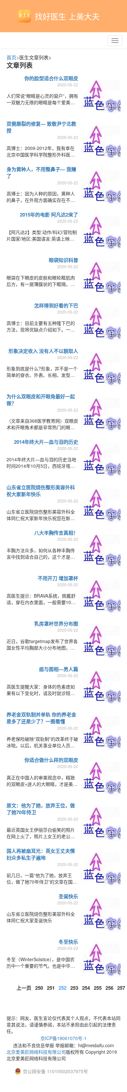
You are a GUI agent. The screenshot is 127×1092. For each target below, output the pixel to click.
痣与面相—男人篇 (58, 669)
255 (98, 987)
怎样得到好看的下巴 (56, 305)
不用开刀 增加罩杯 (58, 578)
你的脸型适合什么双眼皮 (51, 78)
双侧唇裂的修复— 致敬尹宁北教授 (41, 127)
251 (51, 987)
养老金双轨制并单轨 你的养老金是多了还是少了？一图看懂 (41, 718)
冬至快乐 (68, 941)
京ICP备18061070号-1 (63, 1038)
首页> (13, 57)
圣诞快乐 (68, 896)
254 (86, 987)
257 (121, 987)
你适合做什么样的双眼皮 (51, 759)
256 (109, 987)
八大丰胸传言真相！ (56, 532)
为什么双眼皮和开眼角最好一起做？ (41, 400)
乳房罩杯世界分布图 (56, 623)
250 (39, 987)
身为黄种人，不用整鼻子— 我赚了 (41, 173)
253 (74, 987)
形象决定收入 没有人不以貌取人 (43, 350)
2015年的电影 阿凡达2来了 (49, 214)
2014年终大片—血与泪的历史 (46, 441)
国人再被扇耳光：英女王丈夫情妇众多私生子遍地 (41, 854)
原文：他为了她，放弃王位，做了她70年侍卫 (41, 809)
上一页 (24, 987)
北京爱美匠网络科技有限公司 (36, 1052)
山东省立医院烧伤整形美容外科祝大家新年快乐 (41, 491)
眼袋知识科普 (63, 260)
